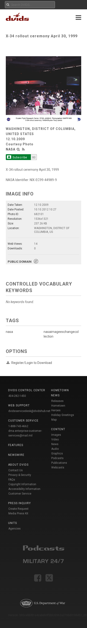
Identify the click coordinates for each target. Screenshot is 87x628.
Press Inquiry (19, 503)
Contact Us (15, 470)
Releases (57, 401)
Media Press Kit (18, 513)
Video (55, 439)
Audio (55, 448)
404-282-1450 (17, 396)
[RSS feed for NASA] (23, 149)
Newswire (16, 455)
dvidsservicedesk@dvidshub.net (29, 411)
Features (15, 445)
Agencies (14, 528)
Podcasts (57, 458)
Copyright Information (22, 484)
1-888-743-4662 (18, 426)
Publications (59, 462)
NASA (10, 149)
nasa (9, 332)
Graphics (57, 453)
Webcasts (57, 467)
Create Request (18, 508)
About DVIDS (18, 464)
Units (12, 523)
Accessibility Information (24, 489)
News (54, 444)
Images (56, 434)
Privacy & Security (19, 475)
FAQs (11, 479)
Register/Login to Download (31, 363)
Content (58, 429)
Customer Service (19, 493)
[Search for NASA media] (18, 149)
